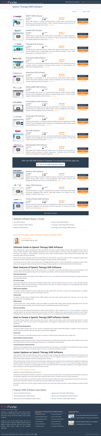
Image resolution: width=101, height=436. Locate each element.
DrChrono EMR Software (56, 416)
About (3, 434)
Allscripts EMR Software (40, 423)
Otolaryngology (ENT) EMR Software (24, 396)
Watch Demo (83, 19)
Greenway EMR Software (56, 414)
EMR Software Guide (13, 434)
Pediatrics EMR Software (21, 227)
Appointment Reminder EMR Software (63, 393)
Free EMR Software (19, 222)
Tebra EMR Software (39, 426)
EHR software (49, 276)
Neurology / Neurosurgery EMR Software (64, 227)
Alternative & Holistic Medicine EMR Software (27, 398)
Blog (6, 434)
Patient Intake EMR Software (60, 222)
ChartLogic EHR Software (35, 116)
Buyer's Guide (86, 11)
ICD (73, 282)
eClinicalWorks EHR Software (37, 101)
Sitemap (27, 434)
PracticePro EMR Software (35, 58)
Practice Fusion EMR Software (57, 419)
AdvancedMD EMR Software (36, 87)
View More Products (50, 213)
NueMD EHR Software (34, 30)
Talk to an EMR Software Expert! (51, 164)
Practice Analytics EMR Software (23, 225)
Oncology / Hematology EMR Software (63, 225)
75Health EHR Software (35, 44)
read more (51, 25)
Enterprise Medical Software (22, 393)
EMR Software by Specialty (72, 2)
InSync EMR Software (34, 185)
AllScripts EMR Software (56, 423)
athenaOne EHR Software (35, 72)
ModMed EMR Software (40, 414)
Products (74, 11)
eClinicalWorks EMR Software (57, 426)
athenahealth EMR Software (41, 416)
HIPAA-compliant (66, 363)
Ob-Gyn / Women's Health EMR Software (64, 398)
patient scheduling (71, 310)
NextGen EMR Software (56, 421)
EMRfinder (44, 349)
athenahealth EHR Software (36, 145)
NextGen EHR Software (34, 171)
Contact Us (21, 434)
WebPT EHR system (70, 357)
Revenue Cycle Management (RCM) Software (65, 396)
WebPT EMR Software (34, 16)
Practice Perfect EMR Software (37, 199)
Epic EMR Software (33, 130)
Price (83, 22)
